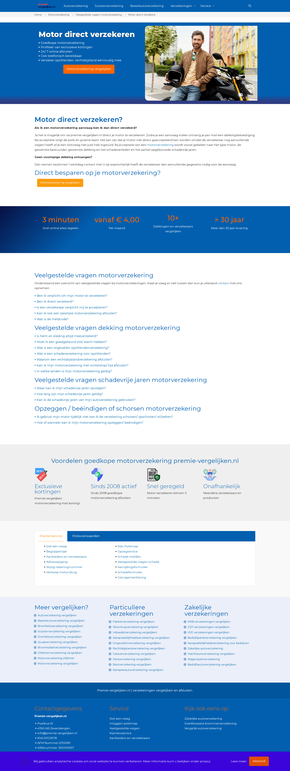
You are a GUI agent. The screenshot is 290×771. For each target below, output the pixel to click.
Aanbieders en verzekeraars (66, 556)
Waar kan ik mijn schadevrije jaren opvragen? (71, 388)
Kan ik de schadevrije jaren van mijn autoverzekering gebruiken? (86, 400)
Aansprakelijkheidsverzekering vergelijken (141, 637)
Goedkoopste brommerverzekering (210, 723)
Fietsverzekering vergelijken (132, 659)
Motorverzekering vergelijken (58, 663)
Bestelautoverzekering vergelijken (61, 620)
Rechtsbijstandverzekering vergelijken (139, 648)
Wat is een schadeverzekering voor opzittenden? (74, 354)
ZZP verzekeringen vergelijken (209, 627)
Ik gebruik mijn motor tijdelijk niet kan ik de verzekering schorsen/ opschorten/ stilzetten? (105, 417)
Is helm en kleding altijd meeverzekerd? (67, 336)
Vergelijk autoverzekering (203, 728)
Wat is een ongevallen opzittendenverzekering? (73, 348)
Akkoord (259, 761)
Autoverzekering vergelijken (57, 615)
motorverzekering (160, 145)
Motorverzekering (58, 14)
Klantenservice (51, 536)
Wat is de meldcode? (52, 319)
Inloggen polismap (123, 723)
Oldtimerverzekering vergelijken (60, 652)
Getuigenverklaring (132, 577)
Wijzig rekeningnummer (64, 567)
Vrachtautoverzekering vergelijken (211, 653)
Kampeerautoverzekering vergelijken (138, 670)
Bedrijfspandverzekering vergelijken (212, 637)
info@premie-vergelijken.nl (57, 733)
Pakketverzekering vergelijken (134, 621)
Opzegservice (128, 551)
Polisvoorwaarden (86, 536)
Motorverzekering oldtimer (56, 658)
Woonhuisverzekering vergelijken (135, 627)
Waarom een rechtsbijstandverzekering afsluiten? (74, 359)
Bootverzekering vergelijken (132, 664)
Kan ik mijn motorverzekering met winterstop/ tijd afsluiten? (82, 365)
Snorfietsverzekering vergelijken (60, 636)
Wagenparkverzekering (204, 659)
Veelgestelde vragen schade (138, 562)
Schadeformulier (130, 572)
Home (38, 14)
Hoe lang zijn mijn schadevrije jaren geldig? (70, 394)
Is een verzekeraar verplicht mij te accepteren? (72, 307)
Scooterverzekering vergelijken (59, 631)
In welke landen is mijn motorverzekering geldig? (74, 371)
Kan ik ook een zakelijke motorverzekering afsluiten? (77, 313)
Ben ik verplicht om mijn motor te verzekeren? (72, 296)
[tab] (51, 536)
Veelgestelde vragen (125, 728)
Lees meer (239, 761)
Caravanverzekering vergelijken (134, 653)
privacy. (205, 761)
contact (224, 283)
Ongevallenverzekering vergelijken (137, 643)
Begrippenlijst (56, 551)
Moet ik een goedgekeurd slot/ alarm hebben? (72, 342)
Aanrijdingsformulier (133, 567)
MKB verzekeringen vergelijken (209, 621)
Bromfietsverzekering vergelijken (60, 626)
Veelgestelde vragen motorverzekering (99, 14)
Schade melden (129, 556)
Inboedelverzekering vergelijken (135, 632)
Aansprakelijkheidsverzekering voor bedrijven (218, 643)
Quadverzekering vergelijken (58, 642)
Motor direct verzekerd (141, 14)
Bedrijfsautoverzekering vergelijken (212, 664)
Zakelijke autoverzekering (205, 648)
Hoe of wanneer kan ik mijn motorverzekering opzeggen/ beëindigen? (90, 423)
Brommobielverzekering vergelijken (62, 647)
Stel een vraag (56, 546)
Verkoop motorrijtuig (61, 572)
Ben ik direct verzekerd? (55, 301)
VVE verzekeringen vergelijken (208, 632)
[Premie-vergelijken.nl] (46, 6)
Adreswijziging (57, 562)
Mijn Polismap (128, 546)
